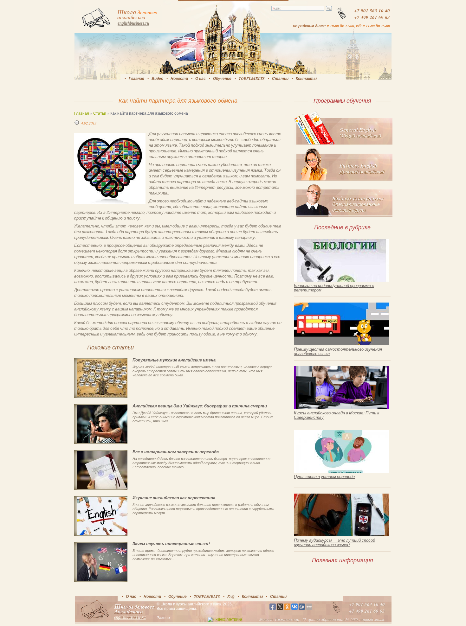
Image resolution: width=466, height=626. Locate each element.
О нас (200, 78)
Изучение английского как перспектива (174, 498)
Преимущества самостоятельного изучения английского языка (338, 351)
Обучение (222, 78)
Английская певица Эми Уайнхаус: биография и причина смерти (200, 406)
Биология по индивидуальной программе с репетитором (334, 288)
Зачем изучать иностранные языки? (171, 543)
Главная (136, 78)
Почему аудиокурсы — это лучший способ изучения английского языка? (334, 542)
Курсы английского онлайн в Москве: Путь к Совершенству (336, 415)
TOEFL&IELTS (252, 78)
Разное (163, 618)
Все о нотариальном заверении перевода (176, 452)
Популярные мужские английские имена (174, 360)
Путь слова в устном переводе (324, 476)
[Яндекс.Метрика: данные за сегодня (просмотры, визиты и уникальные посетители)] (225, 619)
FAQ (231, 596)
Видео (157, 78)
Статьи (280, 78)
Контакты (306, 78)
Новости (179, 78)
